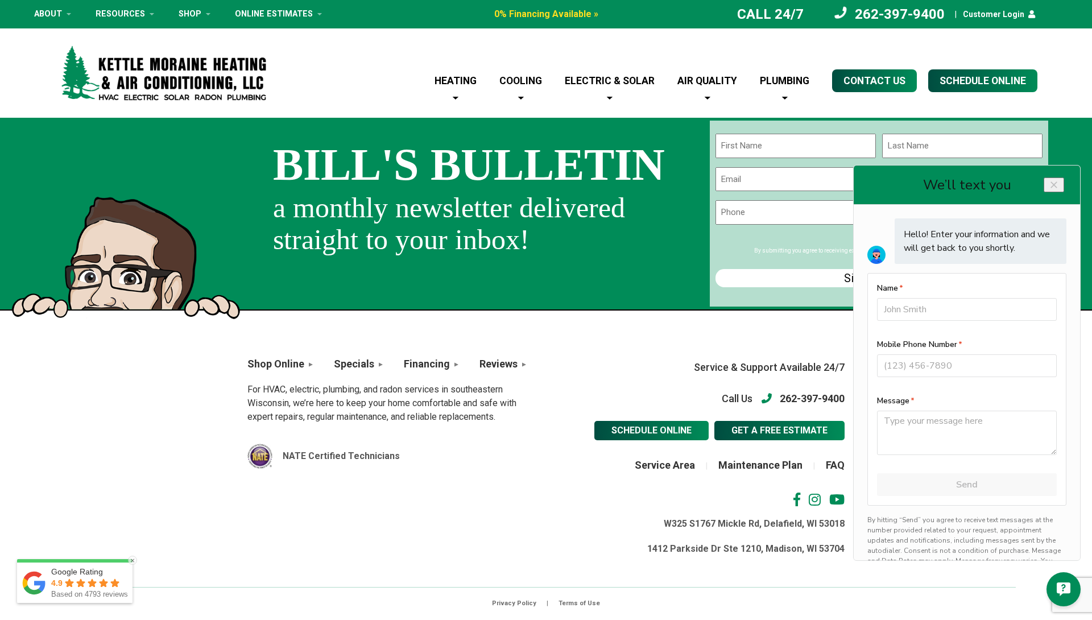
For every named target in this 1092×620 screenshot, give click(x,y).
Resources (120, 14)
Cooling (520, 80)
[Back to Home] (164, 73)
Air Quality (707, 80)
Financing (427, 364)
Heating (456, 80)
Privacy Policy (514, 603)
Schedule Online (651, 430)
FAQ (835, 465)
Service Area (665, 465)
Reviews (498, 364)
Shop (190, 14)
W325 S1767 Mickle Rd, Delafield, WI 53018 (754, 523)
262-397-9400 (900, 14)
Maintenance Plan (760, 465)
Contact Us (874, 80)
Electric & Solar (610, 80)
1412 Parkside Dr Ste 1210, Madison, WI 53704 (746, 548)
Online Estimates (274, 14)
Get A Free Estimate (779, 430)
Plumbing (784, 80)
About (48, 14)
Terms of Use (579, 603)
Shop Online (275, 364)
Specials (354, 364)
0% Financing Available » (546, 14)
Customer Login (993, 14)
